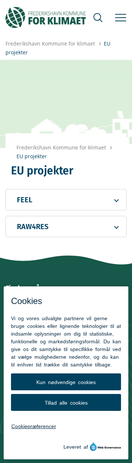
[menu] (120, 17)
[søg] (97, 17)
